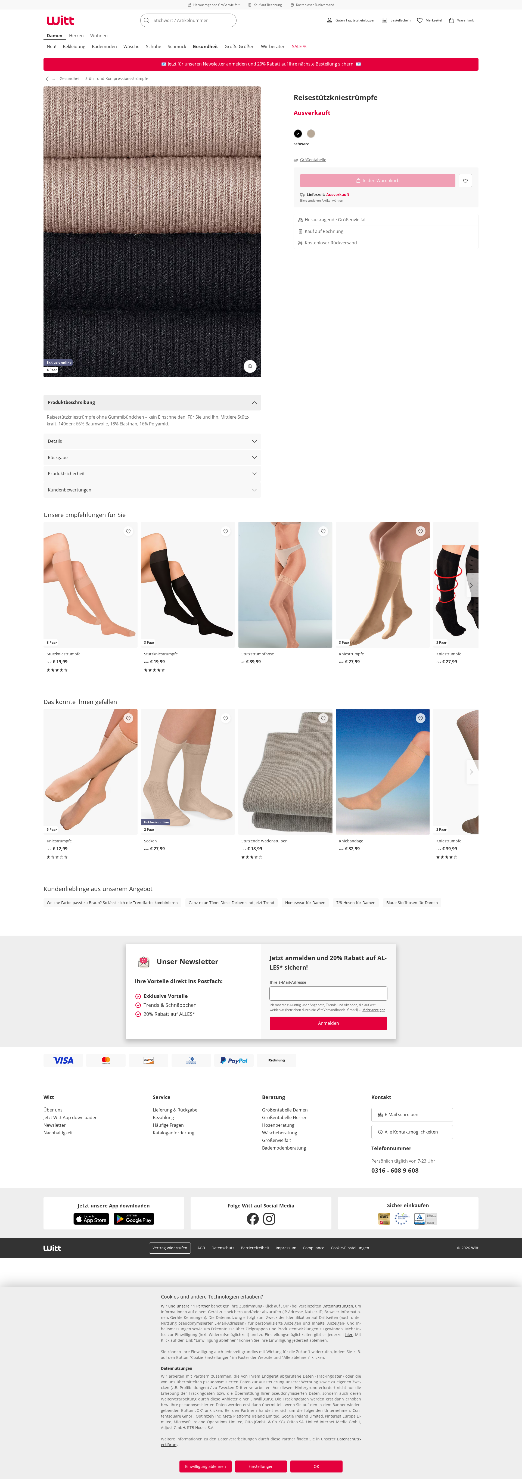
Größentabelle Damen (285, 1110)
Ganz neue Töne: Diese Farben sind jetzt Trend (231, 902)
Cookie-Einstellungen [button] (350, 1247)
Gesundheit (205, 46)
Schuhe (153, 46)
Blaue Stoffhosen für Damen (412, 902)
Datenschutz (223, 1247)
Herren (76, 36)
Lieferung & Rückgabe (175, 1110)
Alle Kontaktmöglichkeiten (411, 1132)
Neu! (51, 46)
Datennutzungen (337, 1306)
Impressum (286, 1247)
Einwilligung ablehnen (205, 1466)
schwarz (301, 143)
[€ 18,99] (285, 772)
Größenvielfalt (276, 1140)
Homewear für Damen (305, 902)
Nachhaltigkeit (58, 1133)
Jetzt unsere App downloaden (114, 1205)
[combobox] (200, 20)
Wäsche (131, 46)
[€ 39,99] (285, 585)
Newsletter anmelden (225, 64)
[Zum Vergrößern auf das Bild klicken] (250, 366)
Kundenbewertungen (69, 490)
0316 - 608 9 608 (395, 1170)
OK (316, 1466)
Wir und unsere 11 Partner (185, 1306)
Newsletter (55, 1125)
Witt (49, 1097)
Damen (55, 36)
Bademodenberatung (284, 1148)
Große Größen (239, 46)
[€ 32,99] (383, 772)
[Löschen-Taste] (231, 20)
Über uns (53, 1110)
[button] (46, 78)
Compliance (313, 1247)
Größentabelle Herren (284, 1117)
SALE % (299, 46)
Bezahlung (163, 1117)
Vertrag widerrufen (170, 1247)
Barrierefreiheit (255, 1247)
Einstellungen (261, 1466)
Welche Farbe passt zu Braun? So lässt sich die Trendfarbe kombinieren (112, 902)
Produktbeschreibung (71, 402)
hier (349, 1334)
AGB (201, 1247)
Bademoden (104, 46)
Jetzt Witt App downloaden (71, 1117)
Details (55, 441)
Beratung (273, 1097)
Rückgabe (58, 457)
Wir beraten (273, 46)
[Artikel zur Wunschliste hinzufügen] (465, 180)
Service (161, 1097)
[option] (298, 133)
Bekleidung (74, 46)
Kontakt (381, 1097)
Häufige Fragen (168, 1125)
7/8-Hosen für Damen (355, 902)
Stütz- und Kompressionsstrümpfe (116, 78)
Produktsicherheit (66, 474)
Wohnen (99, 36)
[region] (261, 1383)
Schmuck (177, 46)
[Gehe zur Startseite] (60, 20)
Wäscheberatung (279, 1133)
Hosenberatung (278, 1125)
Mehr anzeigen (373, 1009)
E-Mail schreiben (398, 1116)
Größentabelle (313, 160)
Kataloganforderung (173, 1133)
